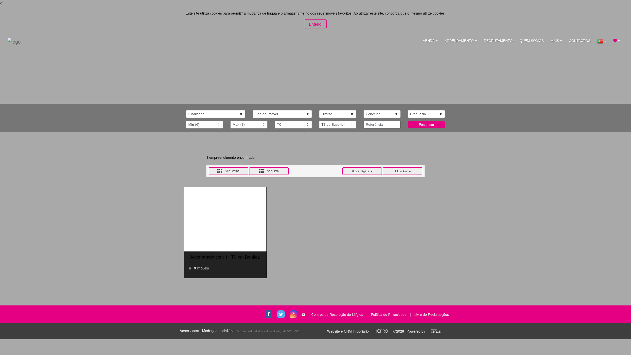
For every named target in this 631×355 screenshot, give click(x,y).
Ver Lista (272, 171)
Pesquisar (426, 124)
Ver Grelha (232, 171)
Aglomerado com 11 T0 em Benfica (225, 256)
